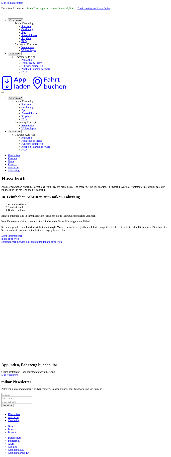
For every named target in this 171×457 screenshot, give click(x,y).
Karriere (12, 158)
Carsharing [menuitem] (14, 20)
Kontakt (12, 164)
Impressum (14, 440)
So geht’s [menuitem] (26, 38)
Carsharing (14, 170)
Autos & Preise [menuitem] (29, 35)
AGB (11, 443)
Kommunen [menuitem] (27, 47)
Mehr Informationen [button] (12, 235)
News (11, 161)
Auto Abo (13, 167)
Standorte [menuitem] (26, 26)
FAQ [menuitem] (24, 41)
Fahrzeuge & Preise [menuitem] (31, 62)
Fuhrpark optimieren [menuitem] (32, 65)
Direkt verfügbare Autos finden (93, 8)
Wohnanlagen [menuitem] (28, 50)
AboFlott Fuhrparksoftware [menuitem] (35, 68)
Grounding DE (16, 449)
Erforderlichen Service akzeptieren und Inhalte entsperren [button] (31, 241)
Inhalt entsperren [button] (10, 238)
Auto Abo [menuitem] (13, 53)
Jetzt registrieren (9, 374)
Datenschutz (14, 437)
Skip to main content (12, 2)
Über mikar (14, 155)
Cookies (12, 446)
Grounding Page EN (19, 452)
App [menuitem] (23, 32)
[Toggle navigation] (2, 92)
